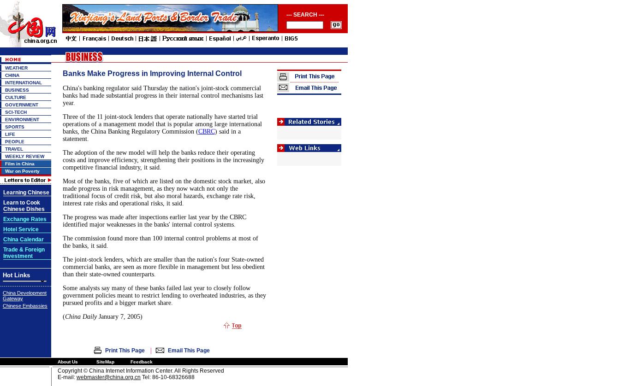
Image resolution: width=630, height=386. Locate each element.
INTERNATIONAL (23, 82)
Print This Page (125, 350)
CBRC (206, 131)
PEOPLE (14, 141)
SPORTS (14, 126)
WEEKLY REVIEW (24, 156)
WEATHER (16, 67)
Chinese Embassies (25, 306)
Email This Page (189, 350)
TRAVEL (14, 149)
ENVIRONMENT (22, 119)
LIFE (10, 134)
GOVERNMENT (21, 104)
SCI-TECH (16, 112)
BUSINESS (17, 90)
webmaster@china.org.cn (109, 377)
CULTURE (15, 97)
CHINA (12, 75)
